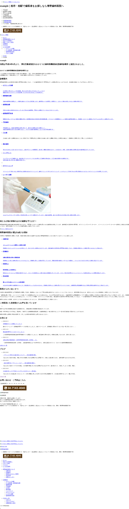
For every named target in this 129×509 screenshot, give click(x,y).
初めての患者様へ (8, 40)
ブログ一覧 (3, 376)
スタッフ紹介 (6, 463)
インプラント (9, 490)
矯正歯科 (8, 489)
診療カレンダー (10, 477)
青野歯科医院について (9, 39)
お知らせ (8, 499)
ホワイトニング (10, 492)
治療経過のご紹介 (11, 503)
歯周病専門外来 (10, 51)
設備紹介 (8, 472)
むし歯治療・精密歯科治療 (13, 50)
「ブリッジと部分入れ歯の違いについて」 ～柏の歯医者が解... (19, 355)
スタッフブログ (10, 501)
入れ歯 (5, 132)
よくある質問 (6, 47)
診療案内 (5, 43)
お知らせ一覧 (3, 345)
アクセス (5, 45)
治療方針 (8, 470)
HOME (5, 56)
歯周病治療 (9, 484)
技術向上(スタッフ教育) (12, 474)
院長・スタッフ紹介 (8, 42)
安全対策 (8, 475)
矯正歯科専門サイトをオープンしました (13, 331)
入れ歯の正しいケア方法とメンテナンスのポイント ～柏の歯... (19, 371)
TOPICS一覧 (6, 498)
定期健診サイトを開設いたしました (12, 323)
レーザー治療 (9, 494)
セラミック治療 (10, 48)
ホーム (5, 37)
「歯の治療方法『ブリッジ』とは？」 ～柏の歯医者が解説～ (19, 363)
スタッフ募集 (9, 53)
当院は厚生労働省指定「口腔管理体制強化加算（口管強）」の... (20, 340)
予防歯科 (8, 486)
